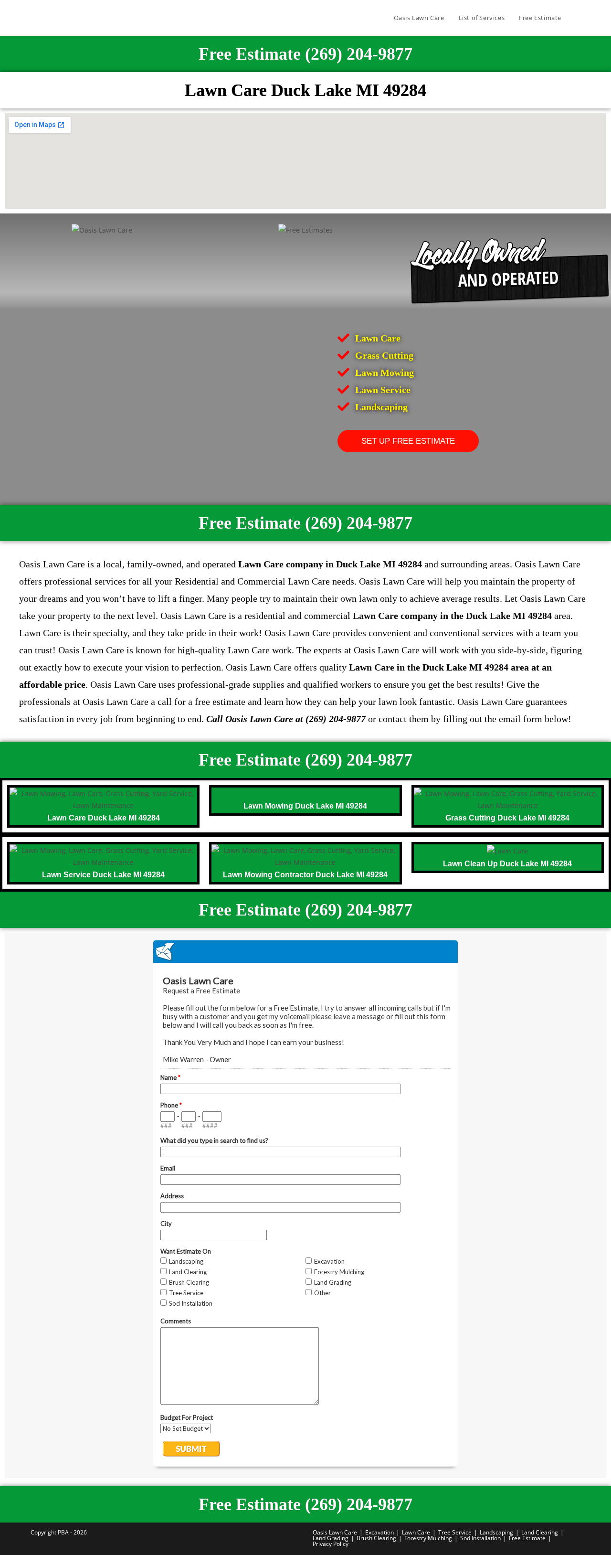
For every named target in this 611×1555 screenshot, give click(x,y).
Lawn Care (416, 1532)
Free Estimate (527, 1538)
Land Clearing (539, 1532)
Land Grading (330, 1538)
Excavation (379, 1532)
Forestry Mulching (428, 1538)
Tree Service (455, 1532)
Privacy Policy (330, 1544)
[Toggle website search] (578, 17)
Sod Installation (480, 1538)
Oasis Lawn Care (335, 1532)
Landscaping (496, 1532)
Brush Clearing (376, 1538)
